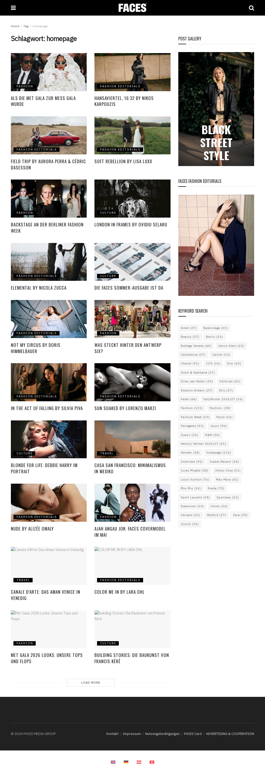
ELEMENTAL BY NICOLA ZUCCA (39, 287)
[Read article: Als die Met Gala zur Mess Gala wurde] (49, 72)
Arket (189, 328)
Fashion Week (195, 417)
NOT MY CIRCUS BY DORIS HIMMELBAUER (36, 348)
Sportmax (228, 497)
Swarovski (192, 506)
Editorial (230, 381)
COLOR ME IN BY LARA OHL (119, 592)
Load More (90, 682)
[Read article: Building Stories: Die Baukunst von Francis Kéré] (132, 629)
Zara (240, 515)
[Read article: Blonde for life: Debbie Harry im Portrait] (49, 439)
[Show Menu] (13, 8)
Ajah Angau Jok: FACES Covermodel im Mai (130, 531)
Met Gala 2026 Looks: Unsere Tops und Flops (47, 658)
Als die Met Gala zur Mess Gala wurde (43, 101)
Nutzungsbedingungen (162, 734)
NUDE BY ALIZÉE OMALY (32, 528)
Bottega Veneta (196, 346)
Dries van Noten (197, 381)
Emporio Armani (196, 390)
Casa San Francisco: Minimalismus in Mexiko (130, 468)
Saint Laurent (195, 497)
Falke (189, 399)
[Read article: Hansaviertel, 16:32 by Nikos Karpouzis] (132, 72)
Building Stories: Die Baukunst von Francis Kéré (131, 658)
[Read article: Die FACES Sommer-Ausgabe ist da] (132, 262)
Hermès (190, 452)
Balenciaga (215, 328)
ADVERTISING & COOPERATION (230, 734)
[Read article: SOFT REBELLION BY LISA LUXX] (132, 135)
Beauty (190, 337)
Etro (226, 390)
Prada (216, 488)
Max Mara (227, 479)
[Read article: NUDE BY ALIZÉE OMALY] (49, 503)
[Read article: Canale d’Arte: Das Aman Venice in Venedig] (49, 566)
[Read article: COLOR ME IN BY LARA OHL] (132, 566)
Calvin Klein (231, 346)
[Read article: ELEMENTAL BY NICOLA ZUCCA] (49, 262)
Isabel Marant (224, 461)
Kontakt (112, 734)
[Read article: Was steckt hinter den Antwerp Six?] (132, 319)
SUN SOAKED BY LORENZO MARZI (125, 408)
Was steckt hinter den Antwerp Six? (127, 348)
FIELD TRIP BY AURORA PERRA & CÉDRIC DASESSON (48, 164)
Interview (192, 461)
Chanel (190, 363)
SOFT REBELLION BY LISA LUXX (123, 161)
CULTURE (108, 212)
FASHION (25, 86)
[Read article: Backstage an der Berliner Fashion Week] (49, 199)
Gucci (219, 426)
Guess (189, 435)
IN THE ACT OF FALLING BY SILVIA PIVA (47, 408)
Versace (190, 515)
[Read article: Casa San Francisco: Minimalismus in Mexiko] (132, 439)
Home (15, 26)
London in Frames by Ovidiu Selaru (131, 224)
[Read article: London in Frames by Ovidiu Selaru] (132, 199)
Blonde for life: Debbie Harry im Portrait (44, 468)
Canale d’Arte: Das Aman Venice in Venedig (45, 595)
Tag (25, 26)
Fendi (224, 417)
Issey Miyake (194, 470)
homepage (40, 26)
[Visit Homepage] (132, 8)
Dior (234, 363)
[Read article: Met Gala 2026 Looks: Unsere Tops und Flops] (49, 629)
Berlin (214, 337)
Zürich (190, 524)
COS (213, 363)
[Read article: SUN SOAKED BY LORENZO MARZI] (132, 382)
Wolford (216, 515)
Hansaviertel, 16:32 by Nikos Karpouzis (124, 101)
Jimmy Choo (228, 470)
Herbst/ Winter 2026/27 (203, 444)
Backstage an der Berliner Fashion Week (47, 227)
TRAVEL (107, 453)
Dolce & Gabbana (198, 372)
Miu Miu (191, 488)
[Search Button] (251, 8)
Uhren (219, 506)
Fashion (192, 408)
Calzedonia (193, 354)
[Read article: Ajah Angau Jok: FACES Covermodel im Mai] (132, 503)
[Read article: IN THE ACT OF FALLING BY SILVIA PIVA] (49, 382)
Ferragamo (192, 426)
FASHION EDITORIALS (120, 86)
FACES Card (193, 734)
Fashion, (220, 408)
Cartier (221, 354)
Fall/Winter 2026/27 (223, 399)
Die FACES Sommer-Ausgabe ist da (128, 287)
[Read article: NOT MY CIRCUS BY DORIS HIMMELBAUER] (49, 319)
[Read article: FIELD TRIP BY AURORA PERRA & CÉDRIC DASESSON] (49, 135)
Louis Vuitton (195, 479)
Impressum (132, 734)
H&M (212, 435)
